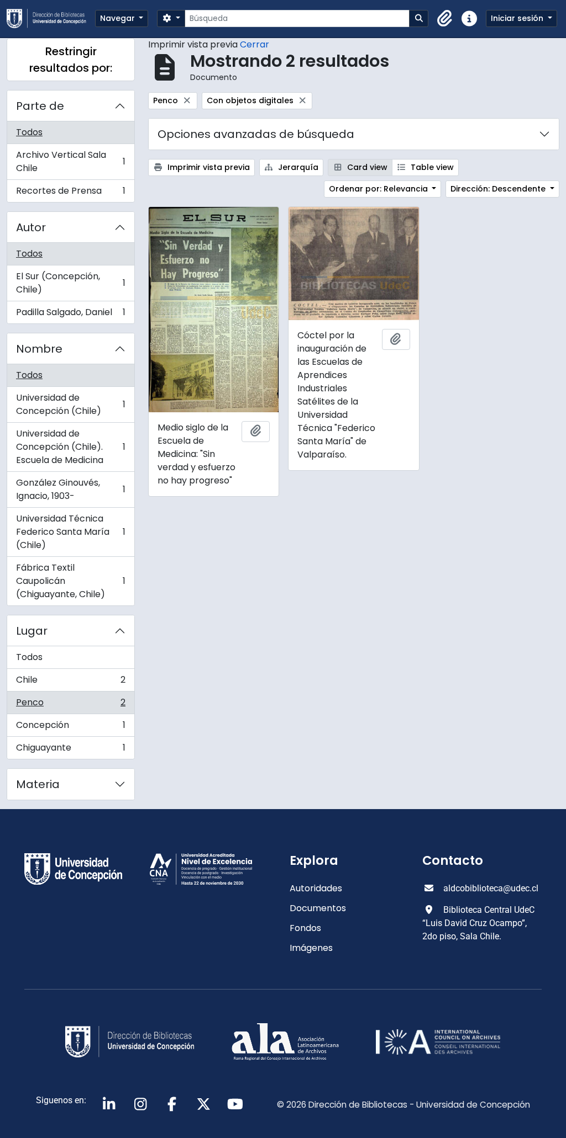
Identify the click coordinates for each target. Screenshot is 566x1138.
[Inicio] (51, 18)
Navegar (118, 18)
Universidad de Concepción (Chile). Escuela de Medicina (70, 446)
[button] (445, 19)
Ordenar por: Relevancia (379, 188)
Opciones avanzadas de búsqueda (256, 134)
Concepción (70, 728)
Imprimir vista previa (207, 167)
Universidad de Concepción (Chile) (70, 404)
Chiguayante (70, 750)
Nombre (39, 349)
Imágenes (311, 948)
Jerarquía (297, 167)
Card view (366, 167)
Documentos (318, 908)
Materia (38, 784)
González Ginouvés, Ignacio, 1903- (70, 489)
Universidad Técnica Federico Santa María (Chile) (70, 531)
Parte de (40, 106)
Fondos (305, 928)
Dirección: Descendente (499, 188)
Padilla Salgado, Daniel (70, 314)
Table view (431, 167)
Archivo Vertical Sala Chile (70, 161)
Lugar (32, 631)
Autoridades (316, 888)
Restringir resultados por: (70, 60)
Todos (29, 132)
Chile (70, 682)
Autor (31, 227)
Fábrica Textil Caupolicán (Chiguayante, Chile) (70, 580)
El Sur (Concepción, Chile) (70, 283)
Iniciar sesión (518, 18)
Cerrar (254, 44)
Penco (70, 705)
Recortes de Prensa (70, 193)
